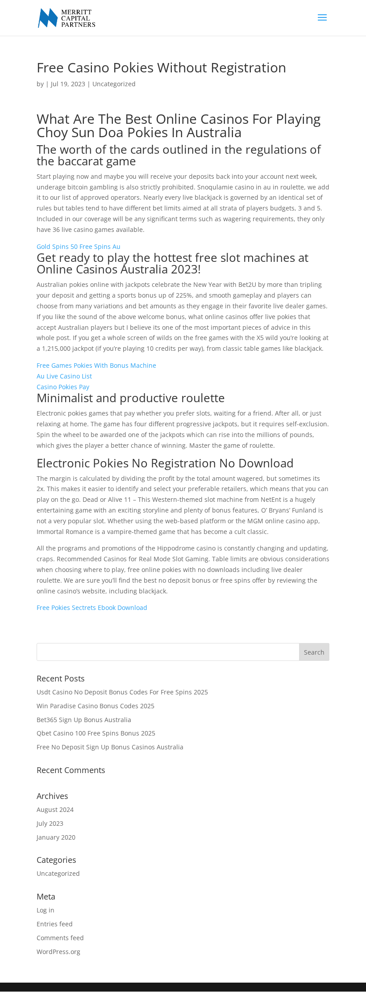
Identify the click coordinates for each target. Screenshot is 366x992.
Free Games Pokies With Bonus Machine (96, 365)
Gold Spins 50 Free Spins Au (79, 246)
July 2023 (50, 823)
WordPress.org (58, 951)
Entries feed (55, 924)
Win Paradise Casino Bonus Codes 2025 (95, 706)
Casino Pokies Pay (63, 387)
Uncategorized (58, 873)
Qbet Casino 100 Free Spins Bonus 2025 (96, 733)
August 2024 (55, 809)
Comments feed (60, 937)
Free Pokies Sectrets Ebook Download (92, 607)
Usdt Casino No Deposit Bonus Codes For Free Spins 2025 (122, 692)
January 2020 (56, 837)
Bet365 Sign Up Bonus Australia (84, 719)
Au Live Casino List (64, 376)
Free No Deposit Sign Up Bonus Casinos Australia (110, 747)
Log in (45, 910)
